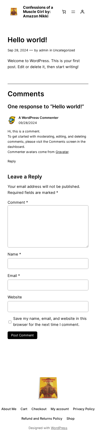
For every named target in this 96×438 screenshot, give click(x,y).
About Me (8, 409)
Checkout (38, 409)
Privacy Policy (84, 409)
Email (14, 275)
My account (60, 409)
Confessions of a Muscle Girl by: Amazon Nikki (38, 11)
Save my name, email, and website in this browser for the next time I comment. (50, 321)
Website (15, 297)
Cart (24, 409)
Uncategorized (64, 50)
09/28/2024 (28, 123)
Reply (12, 161)
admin (43, 50)
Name (14, 254)
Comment (18, 202)
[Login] (82, 12)
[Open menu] (73, 12)
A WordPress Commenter (38, 117)
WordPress (59, 428)
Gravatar (62, 152)
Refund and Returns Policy (41, 418)
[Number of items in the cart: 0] (64, 12)
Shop (71, 418)
